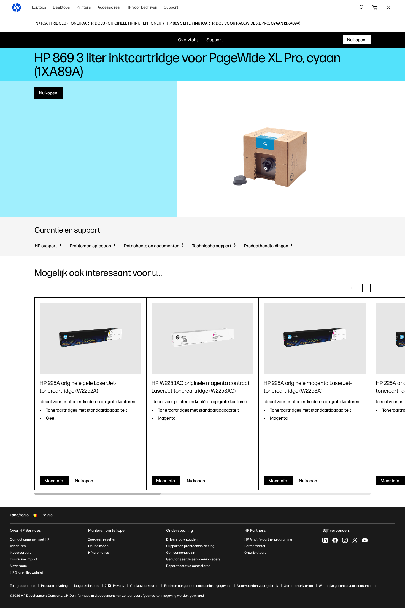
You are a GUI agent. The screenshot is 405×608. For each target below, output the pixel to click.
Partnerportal (254, 546)
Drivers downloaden (182, 539)
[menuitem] (39, 7)
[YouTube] (365, 540)
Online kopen (98, 546)
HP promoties (98, 553)
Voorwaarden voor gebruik (257, 586)
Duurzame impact (23, 559)
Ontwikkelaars (255, 553)
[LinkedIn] (325, 540)
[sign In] (388, 7)
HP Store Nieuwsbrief (27, 572)
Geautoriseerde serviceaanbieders (193, 559)
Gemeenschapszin (180, 553)
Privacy (118, 586)
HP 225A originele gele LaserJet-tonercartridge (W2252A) (78, 387)
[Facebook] (335, 540)
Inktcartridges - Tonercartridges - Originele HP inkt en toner (97, 23)
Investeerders (21, 553)
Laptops (39, 7)
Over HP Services (25, 530)
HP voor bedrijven (141, 7)
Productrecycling (54, 586)
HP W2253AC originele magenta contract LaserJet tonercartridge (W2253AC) (201, 387)
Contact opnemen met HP (29, 539)
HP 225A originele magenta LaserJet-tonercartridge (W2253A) (308, 387)
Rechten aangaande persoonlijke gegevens (197, 586)
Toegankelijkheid (86, 586)
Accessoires (109, 7)
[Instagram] (345, 540)
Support (171, 7)
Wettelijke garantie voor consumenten (348, 586)
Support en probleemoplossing (190, 546)
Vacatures (18, 546)
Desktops (61, 7)
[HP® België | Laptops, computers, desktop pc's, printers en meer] (16, 7)
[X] (355, 540)
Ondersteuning (179, 530)
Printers (84, 7)
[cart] (375, 7)
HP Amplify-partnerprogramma (268, 539)
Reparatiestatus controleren (188, 566)
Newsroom (18, 566)
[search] (362, 7)
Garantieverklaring (298, 586)
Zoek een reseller (102, 539)
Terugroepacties (22, 586)
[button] (366, 288)
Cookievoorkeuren (144, 586)
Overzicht (188, 39)
